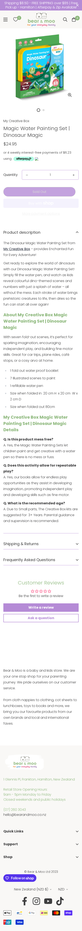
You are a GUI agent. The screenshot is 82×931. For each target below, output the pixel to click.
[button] (74, 19)
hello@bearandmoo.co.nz (24, 814)
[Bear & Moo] (41, 19)
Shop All (9, 868)
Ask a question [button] (41, 618)
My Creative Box (16, 121)
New (6, 881)
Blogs (7, 862)
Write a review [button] (41, 607)
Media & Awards (16, 849)
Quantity (10, 174)
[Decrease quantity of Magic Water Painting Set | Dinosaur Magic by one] (27, 175)
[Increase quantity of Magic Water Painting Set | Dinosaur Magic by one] (73, 175)
